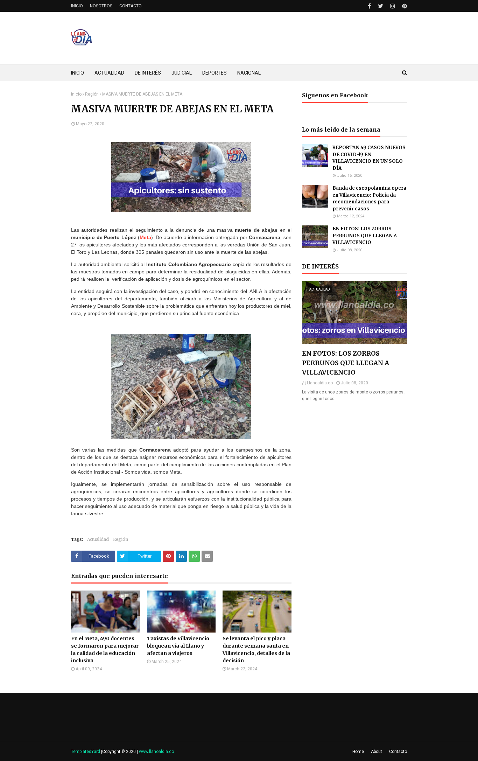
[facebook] (369, 6)
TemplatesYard (85, 751)
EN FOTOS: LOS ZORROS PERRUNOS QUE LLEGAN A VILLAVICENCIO (364, 235)
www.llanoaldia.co (156, 751)
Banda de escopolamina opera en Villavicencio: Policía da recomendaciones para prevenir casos (369, 198)
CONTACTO (130, 6)
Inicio (76, 94)
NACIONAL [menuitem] (249, 73)
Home (358, 751)
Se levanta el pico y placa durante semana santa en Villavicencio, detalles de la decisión (256, 649)
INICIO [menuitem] (77, 73)
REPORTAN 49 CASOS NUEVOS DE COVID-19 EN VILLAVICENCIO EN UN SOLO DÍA (369, 158)
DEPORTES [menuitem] (214, 73)
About (376, 751)
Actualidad (98, 539)
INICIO (77, 6)
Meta (145, 237)
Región (92, 94)
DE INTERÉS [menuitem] (148, 73)
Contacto (398, 751)
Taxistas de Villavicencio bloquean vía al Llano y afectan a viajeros (178, 645)
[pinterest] (403, 6)
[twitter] (380, 6)
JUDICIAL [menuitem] (181, 73)
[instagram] (392, 6)
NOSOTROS (101, 6)
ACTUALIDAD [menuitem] (109, 73)
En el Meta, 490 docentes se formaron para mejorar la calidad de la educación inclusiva (105, 649)
